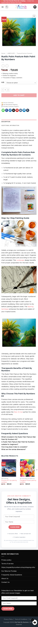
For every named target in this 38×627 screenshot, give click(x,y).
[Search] (6, 7)
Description (5, 122)
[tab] (19, 122)
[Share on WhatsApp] (3, 110)
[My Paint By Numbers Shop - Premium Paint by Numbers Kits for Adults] (21, 7)
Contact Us (5, 582)
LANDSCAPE (11, 53)
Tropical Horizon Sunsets (24, 53)
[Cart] (35, 7)
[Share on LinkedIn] (24, 110)
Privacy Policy (8, 619)
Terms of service (7, 564)
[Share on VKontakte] (20, 110)
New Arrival (18, 412)
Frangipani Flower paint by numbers (28, 481)
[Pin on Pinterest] (17, 110)
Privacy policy (6, 560)
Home (3, 53)
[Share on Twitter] (10, 110)
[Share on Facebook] (6, 110)
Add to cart (19, 95)
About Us (4, 578)
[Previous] (1, 473)
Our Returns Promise (9, 571)
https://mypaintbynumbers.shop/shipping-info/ (18, 567)
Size (2, 82)
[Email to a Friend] (13, 110)
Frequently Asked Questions (11, 575)
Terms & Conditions (21, 619)
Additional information (10, 125)
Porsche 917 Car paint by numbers (9, 481)
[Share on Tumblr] (27, 110)
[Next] (37, 473)
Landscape (20, 260)
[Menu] (2, 7)
